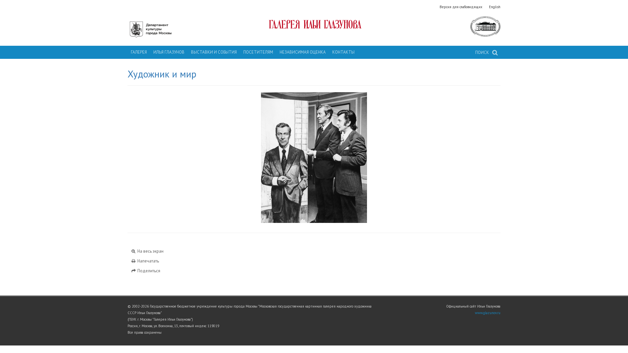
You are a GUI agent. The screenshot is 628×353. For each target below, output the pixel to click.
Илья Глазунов (168, 52)
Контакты (343, 52)
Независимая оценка (303, 52)
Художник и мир (162, 74)
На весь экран (150, 251)
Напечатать (147, 261)
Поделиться (148, 271)
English (494, 7)
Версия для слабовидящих (461, 7)
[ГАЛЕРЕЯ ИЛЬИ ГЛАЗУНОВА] (314, 24)
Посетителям (258, 52)
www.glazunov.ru (487, 313)
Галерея (139, 52)
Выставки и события (214, 52)
